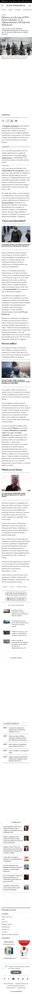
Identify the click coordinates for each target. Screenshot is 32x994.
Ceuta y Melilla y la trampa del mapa (18, 751)
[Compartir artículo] (3, 121)
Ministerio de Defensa (11, 126)
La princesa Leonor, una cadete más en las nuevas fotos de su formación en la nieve (16, 245)
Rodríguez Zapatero (7, 924)
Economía (17, 10)
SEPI (3, 919)
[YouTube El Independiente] (13, 979)
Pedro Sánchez (6, 927)
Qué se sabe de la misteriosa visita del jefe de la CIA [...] (17, 745)
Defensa (5, 586)
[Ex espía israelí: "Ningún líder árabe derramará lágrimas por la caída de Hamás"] (16, 483)
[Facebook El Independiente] (8, 979)
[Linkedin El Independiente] (23, 979)
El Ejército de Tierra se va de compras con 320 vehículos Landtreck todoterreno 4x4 (19, 633)
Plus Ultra (4, 922)
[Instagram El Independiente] (18, 979)
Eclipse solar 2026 (7, 917)
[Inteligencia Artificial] (9, 954)
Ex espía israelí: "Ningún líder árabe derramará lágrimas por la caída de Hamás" (13, 494)
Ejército (12, 586)
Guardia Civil (5, 929)
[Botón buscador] (30, 6)
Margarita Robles (7, 202)
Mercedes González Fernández (10, 934)
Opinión (3, 10)
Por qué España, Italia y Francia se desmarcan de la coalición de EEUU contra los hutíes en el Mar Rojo (16, 381)
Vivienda (19, 1)
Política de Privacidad (8, 983)
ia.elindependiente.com (9, 958)
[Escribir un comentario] (16, 121)
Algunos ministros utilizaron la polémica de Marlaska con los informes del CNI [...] (18, 759)
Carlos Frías (6, 115)
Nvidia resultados (25, 1)
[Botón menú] (2, 5)
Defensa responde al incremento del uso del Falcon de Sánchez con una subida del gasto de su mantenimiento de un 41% (20, 644)
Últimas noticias (12, 1)
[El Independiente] (16, 6)
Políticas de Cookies (10, 987)
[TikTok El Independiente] (27, 979)
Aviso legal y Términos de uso (21, 983)
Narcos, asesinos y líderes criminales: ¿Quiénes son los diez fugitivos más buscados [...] (18, 738)
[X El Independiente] (4, 979)
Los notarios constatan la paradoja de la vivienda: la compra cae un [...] (17, 730)
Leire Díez (4, 932)
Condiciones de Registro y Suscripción (16, 985)
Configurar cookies (21, 987)
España (10, 10)
